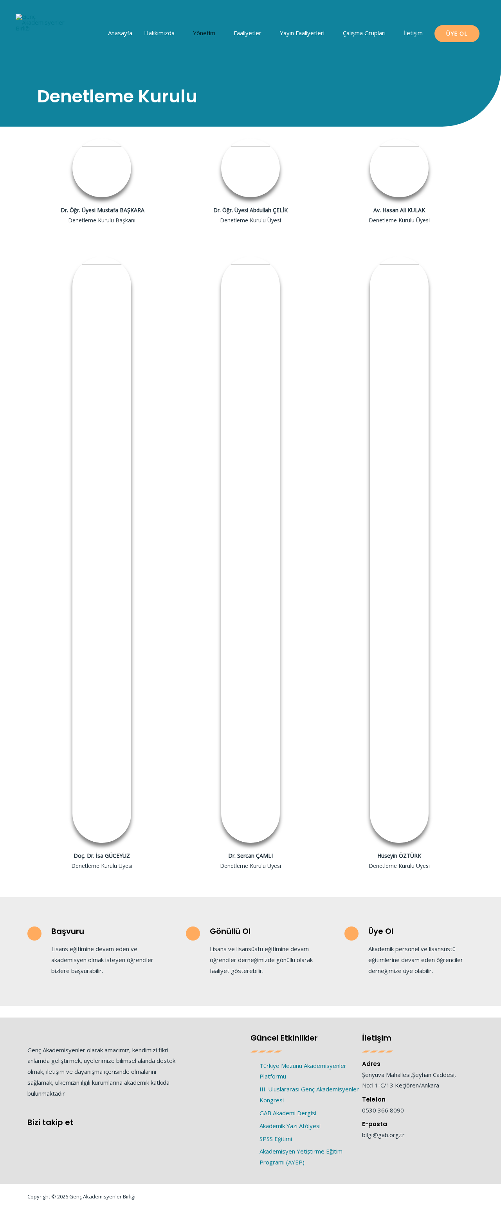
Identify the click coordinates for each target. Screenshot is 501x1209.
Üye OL (457, 33)
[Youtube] (77, 1138)
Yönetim (204, 33)
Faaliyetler (247, 33)
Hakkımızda (159, 33)
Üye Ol (380, 931)
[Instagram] (62, 1138)
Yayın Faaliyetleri (302, 33)
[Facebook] (30, 1138)
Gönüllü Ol (230, 931)
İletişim (413, 33)
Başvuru (67, 931)
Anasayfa (120, 33)
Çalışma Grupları (364, 33)
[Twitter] (46, 1138)
